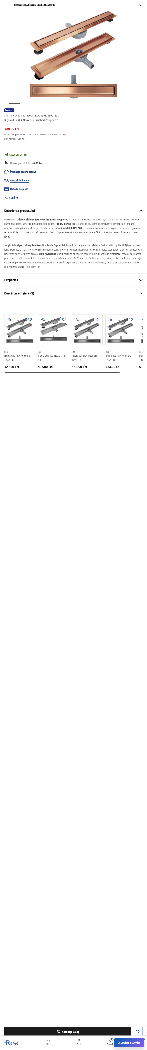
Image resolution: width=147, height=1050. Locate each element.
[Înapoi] (6, 5)
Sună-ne (13, 197)
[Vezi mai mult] (141, 5)
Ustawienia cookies (129, 1042)
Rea (6, 352)
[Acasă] (12, 1042)
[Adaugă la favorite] (30, 319)
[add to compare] (9, 319)
